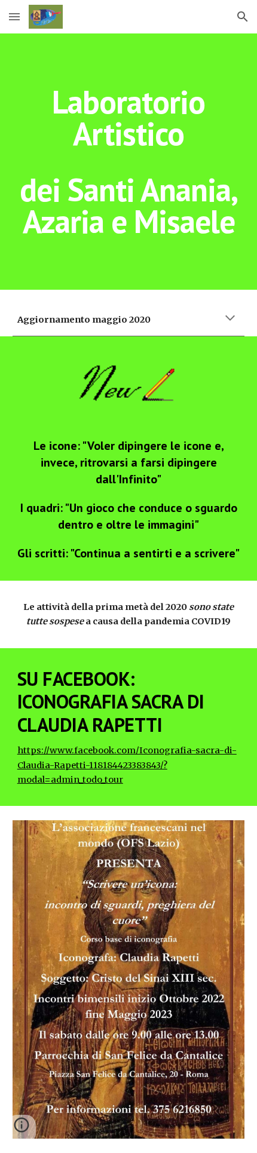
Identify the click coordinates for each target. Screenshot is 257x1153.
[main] (129, 161)
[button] (14, 16)
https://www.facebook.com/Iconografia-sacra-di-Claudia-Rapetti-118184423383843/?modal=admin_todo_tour (127, 765)
